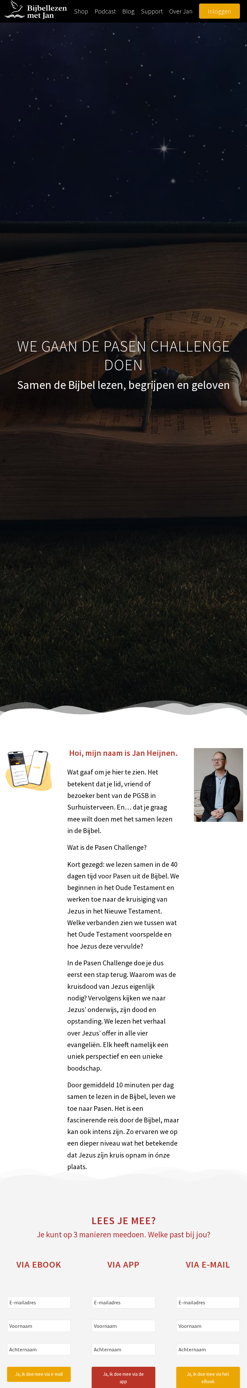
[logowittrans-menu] (35, 11)
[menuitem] (81, 11)
